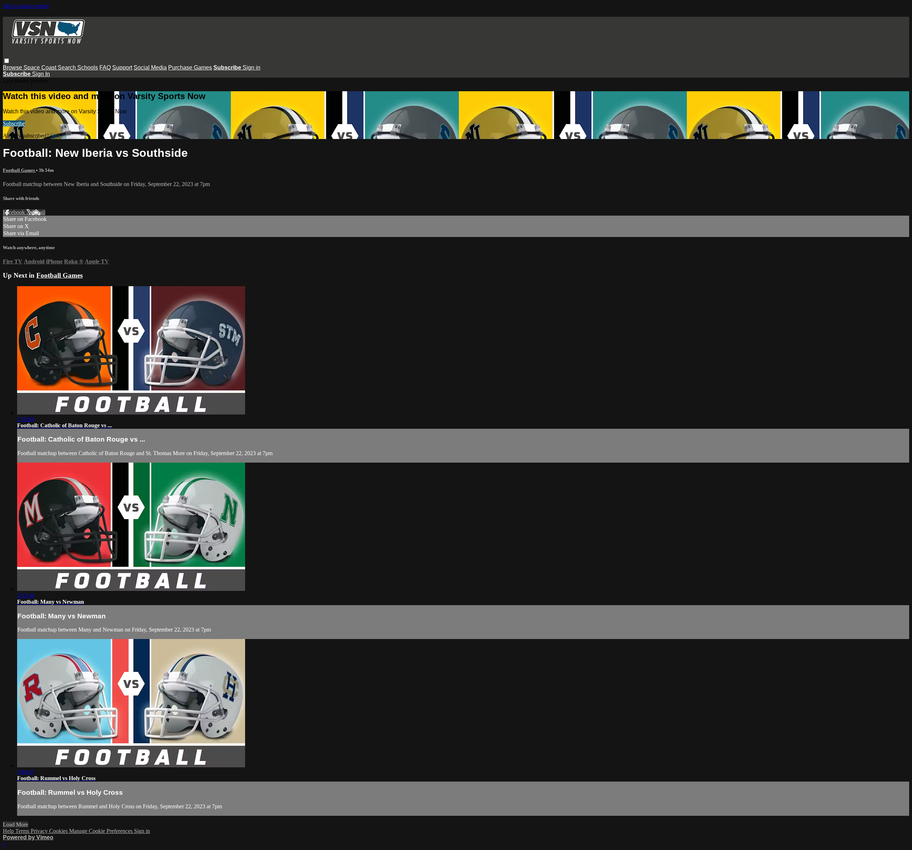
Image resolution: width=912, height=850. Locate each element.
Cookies (59, 831)
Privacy (40, 831)
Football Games (19, 170)
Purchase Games (190, 68)
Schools (87, 68)
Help (9, 831)
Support (122, 68)
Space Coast (41, 68)
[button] (6, 60)
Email (38, 212)
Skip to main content (26, 6)
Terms (23, 831)
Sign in (251, 68)
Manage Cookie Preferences (101, 831)
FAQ (105, 68)
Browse (13, 68)
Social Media (150, 68)
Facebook (14, 212)
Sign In (41, 74)
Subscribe (14, 123)
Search (67, 68)
